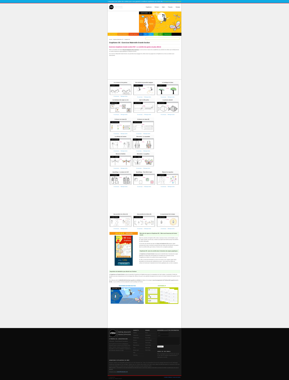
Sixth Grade (147, 350)
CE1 (146, 34)
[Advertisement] (123, 22)
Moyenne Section (122, 34)
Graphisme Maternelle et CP (118, 39)
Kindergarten (148, 335)
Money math (136, 350)
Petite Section (112, 34)
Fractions (135, 342)
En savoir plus (116, 96)
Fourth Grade (148, 345)
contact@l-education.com (122, 371)
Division (135, 340)
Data (134, 352)
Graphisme (148, 7)
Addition (135, 332)
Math (163, 7)
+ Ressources (167, 34)
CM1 (156, 34)
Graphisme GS (127, 39)
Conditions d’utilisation (168, 377)
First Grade (147, 337)
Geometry (135, 355)
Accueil (110, 39)
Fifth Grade (147, 347)
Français (170, 7)
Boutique (178, 7)
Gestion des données (176, 377)
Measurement (136, 345)
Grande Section (133, 34)
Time (134, 347)
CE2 (151, 34)
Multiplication (136, 337)
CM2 (160, 34)
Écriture (157, 7)
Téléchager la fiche (123, 96)
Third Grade (147, 342)
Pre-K (146, 332)
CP (141, 34)
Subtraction (135, 335)
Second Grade (148, 340)
